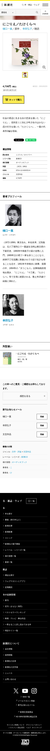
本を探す (8, 514)
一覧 (33, 501)
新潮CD (24, 457)
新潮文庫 (8, 526)
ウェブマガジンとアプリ (15, 581)
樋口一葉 (7, 28)
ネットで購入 (15, 100)
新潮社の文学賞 (11, 667)
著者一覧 (8, 562)
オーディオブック (19, 462)
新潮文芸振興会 (26, 712)
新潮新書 (8, 532)
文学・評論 (16, 452)
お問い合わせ (10, 679)
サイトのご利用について (15, 725)
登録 (42, 417)
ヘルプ (28, 728)
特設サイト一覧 (11, 630)
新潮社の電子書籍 (12, 544)
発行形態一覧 (10, 556)
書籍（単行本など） (13, 520)
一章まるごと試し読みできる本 (18, 624)
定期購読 (8, 587)
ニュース (8, 673)
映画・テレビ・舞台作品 (15, 618)
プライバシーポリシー (34, 725)
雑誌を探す (9, 575)
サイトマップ (37, 728)
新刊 (7, 600)
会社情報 (8, 649)
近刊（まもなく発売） (14, 606)
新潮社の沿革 (10, 661)
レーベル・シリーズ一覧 (15, 550)
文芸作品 (27, 452)
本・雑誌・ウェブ (31, 5)
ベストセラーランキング (15, 612)
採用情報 (8, 655)
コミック (8, 538)
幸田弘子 (27, 28)
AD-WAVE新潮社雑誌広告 (26, 717)
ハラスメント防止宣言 (17, 728)
